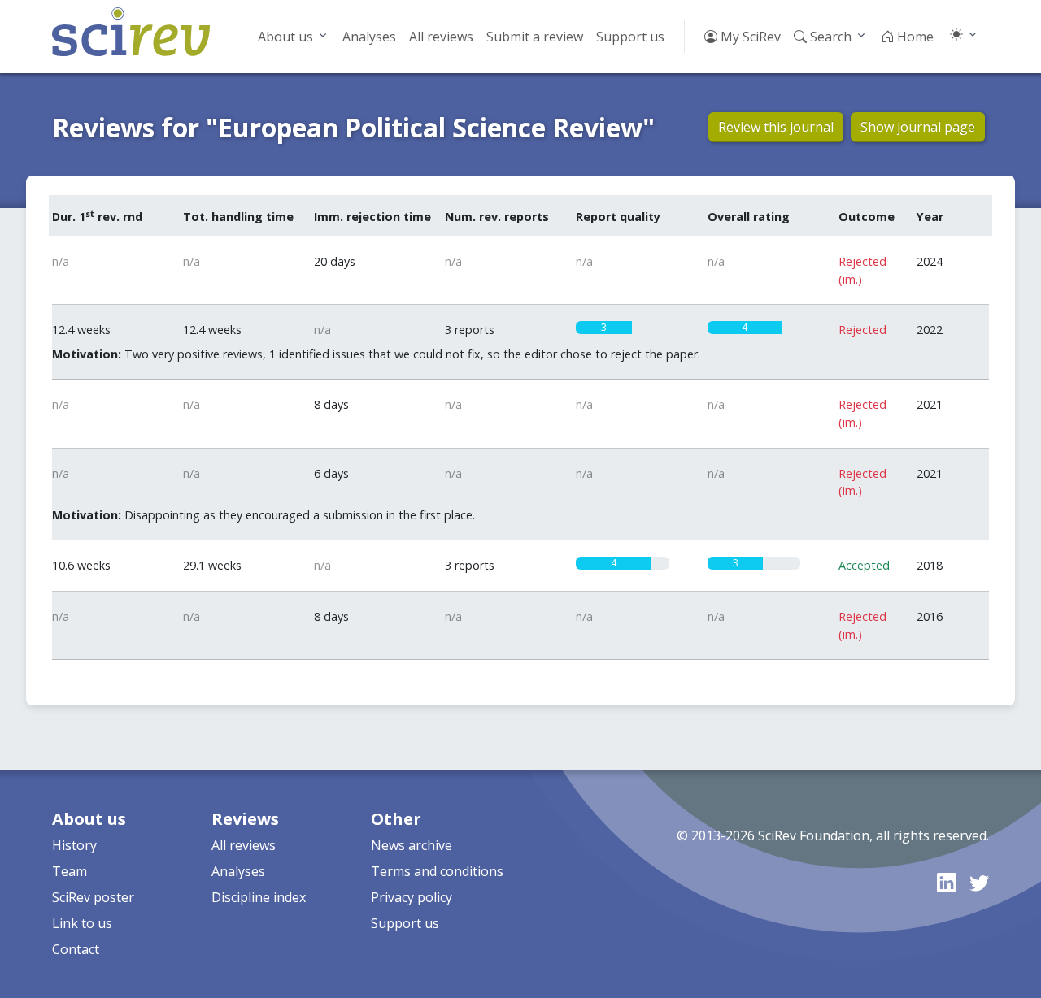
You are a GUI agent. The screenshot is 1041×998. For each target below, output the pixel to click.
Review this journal (776, 127)
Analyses (369, 37)
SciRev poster (93, 897)
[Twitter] (979, 882)
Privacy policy (411, 897)
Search (829, 37)
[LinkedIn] (946, 882)
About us (285, 37)
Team (69, 871)
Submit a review (534, 37)
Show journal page (917, 127)
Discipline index (258, 897)
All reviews (441, 37)
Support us (630, 37)
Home (914, 37)
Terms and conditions (437, 871)
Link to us (82, 923)
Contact (75, 949)
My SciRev (749, 37)
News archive (411, 845)
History (74, 845)
